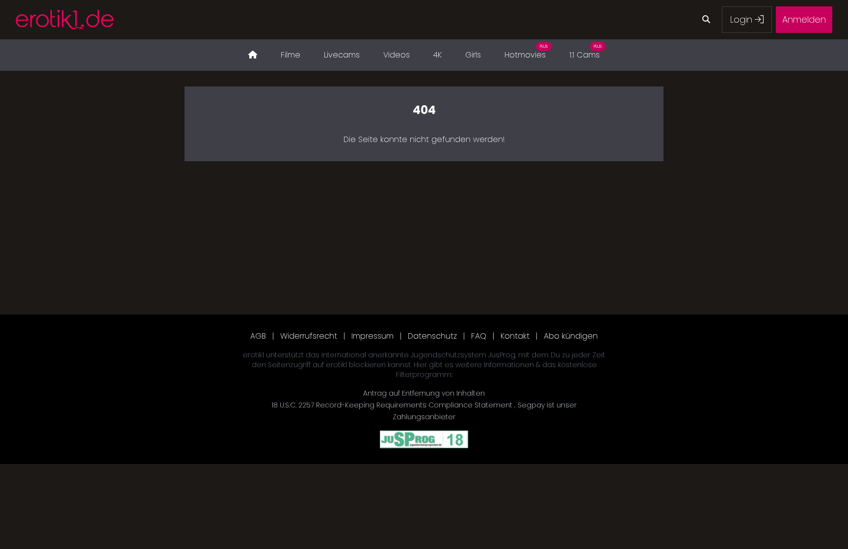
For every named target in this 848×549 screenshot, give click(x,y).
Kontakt (515, 336)
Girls (473, 54)
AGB (258, 336)
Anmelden (804, 19)
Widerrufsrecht (308, 336)
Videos (396, 54)
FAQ (478, 336)
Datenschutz (432, 336)
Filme (290, 54)
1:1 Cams (585, 52)
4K (437, 54)
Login (742, 19)
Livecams (342, 54)
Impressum (372, 336)
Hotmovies (526, 52)
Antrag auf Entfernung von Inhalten (424, 393)
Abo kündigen (571, 336)
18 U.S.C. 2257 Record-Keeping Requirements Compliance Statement (392, 405)
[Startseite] (253, 55)
